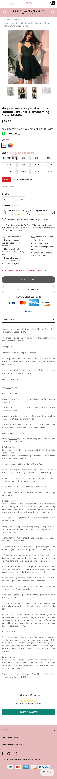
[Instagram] (15, 753)
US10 (36, 164)
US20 (49, 171)
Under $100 (17, 19)
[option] (28, 12)
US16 (23, 171)
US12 (49, 164)
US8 (23, 164)
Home (6, 19)
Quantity (5, 194)
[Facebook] (3, 753)
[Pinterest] (8, 753)
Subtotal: (6, 205)
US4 (49, 158)
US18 (36, 171)
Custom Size (9, 158)
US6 (9, 164)
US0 (23, 158)
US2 (36, 158)
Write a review (28, 712)
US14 (9, 171)
